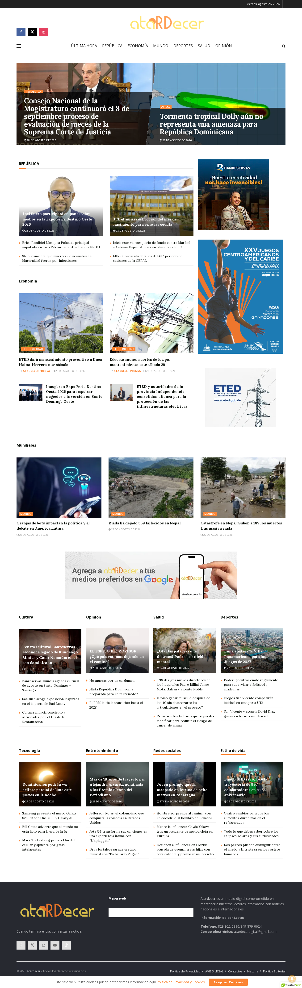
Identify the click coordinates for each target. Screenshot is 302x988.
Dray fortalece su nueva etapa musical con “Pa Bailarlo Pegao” (114, 851)
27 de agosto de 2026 (125, 529)
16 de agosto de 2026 (39, 669)
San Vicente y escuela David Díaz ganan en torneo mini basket (249, 713)
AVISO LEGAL (214, 971)
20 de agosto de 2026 (107, 668)
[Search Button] (283, 46)
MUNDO (160, 45)
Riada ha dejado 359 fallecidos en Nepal (145, 523)
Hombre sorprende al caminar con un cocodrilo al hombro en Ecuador (184, 815)
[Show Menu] (19, 46)
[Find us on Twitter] (32, 32)
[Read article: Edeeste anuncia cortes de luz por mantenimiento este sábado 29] (151, 323)
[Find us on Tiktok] (66, 945)
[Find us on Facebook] (21, 32)
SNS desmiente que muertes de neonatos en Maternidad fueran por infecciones (57, 258)
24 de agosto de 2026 (174, 668)
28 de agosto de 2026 (41, 140)
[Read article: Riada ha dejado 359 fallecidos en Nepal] (151, 487)
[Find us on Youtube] (54, 945)
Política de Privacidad (185, 971)
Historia (252, 971)
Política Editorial (274, 971)
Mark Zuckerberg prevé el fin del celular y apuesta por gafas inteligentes (48, 844)
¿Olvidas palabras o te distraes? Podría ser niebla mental (181, 656)
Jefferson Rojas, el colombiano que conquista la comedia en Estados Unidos (116, 818)
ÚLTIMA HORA (84, 45)
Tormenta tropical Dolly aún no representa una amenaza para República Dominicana (211, 124)
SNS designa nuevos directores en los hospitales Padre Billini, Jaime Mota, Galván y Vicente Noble (183, 684)
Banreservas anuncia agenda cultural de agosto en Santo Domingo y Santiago (50, 685)
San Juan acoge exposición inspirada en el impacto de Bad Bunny (50, 701)
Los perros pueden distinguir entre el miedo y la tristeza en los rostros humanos (252, 849)
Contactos (235, 971)
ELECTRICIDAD (33, 349)
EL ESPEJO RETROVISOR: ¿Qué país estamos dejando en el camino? (117, 656)
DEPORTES (183, 45)
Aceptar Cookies (228, 982)
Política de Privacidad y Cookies (181, 982)
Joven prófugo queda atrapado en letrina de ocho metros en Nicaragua (182, 789)
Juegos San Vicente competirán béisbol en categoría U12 (248, 700)
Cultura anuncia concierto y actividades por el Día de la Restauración (43, 717)
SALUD (204, 45)
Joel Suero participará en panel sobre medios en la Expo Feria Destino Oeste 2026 (57, 219)
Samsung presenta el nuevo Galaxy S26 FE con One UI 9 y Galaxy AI (49, 815)
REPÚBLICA (112, 45)
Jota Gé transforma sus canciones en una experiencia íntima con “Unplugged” (118, 836)
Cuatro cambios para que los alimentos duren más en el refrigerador (246, 818)
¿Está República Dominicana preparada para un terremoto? (113, 691)
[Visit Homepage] (166, 22)
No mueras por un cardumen (111, 680)
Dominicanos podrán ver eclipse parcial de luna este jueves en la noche (47, 789)
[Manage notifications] (292, 979)
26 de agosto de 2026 (241, 801)
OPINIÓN (223, 45)
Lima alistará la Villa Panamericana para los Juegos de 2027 (245, 656)
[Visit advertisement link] (233, 194)
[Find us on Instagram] (43, 32)
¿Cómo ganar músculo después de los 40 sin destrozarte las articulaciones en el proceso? (183, 702)
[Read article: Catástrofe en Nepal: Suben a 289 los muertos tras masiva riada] (243, 487)
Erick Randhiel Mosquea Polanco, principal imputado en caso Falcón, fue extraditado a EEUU (61, 245)
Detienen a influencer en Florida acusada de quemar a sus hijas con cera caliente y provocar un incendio (185, 849)
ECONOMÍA (138, 45)
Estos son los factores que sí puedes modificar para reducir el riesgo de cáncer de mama (185, 720)
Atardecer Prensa (36, 371)
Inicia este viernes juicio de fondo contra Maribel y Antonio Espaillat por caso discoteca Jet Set (151, 245)
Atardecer (208, 898)
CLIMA (165, 107)
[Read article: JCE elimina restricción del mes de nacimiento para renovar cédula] (151, 206)
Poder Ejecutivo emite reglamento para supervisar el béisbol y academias (251, 684)
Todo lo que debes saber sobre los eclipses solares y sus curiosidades (251, 833)
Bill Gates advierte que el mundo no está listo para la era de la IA (50, 829)
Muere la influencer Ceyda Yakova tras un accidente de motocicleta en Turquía (185, 831)
